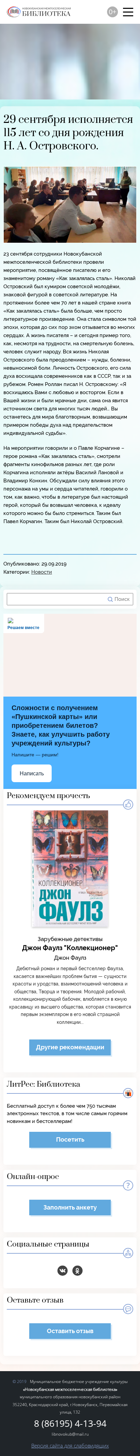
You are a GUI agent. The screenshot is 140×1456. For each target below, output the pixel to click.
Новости (41, 572)
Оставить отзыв (70, 1330)
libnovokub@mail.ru (70, 1434)
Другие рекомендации (70, 1047)
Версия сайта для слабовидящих (70, 1445)
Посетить (70, 1139)
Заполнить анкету (70, 1207)
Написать (32, 773)
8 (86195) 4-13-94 (70, 1423)
